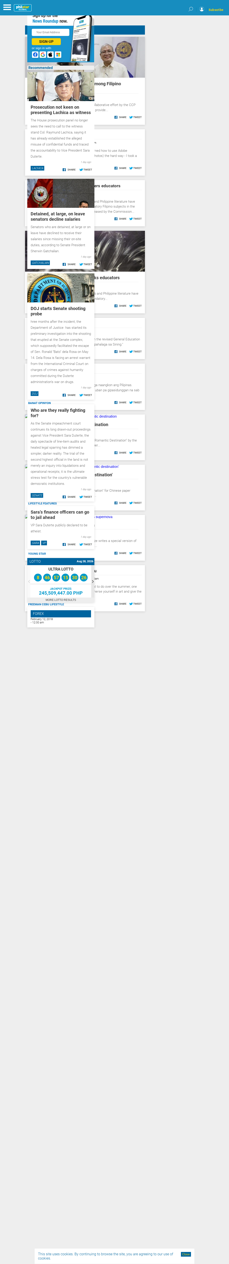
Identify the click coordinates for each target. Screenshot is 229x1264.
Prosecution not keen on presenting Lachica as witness (61, 109)
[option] (60, 581)
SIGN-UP (46, 42)
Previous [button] (28, 581)
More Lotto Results (61, 600)
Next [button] (92, 581)
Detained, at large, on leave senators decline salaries (58, 216)
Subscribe (216, 10)
